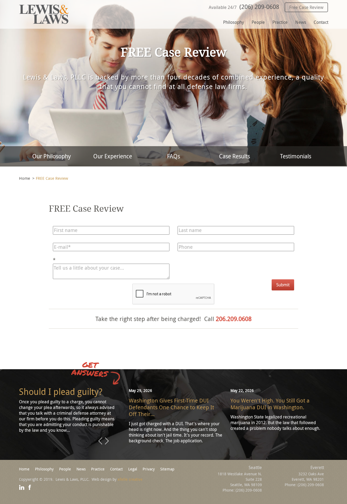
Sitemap (167, 469)
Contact (321, 22)
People (258, 22)
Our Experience (112, 156)
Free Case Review (306, 7)
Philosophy (233, 22)
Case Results (234, 156)
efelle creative (130, 479)
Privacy (149, 469)
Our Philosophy (51, 156)
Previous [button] (100, 441)
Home (24, 178)
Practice (280, 22)
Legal (132, 469)
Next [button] (107, 441)
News (300, 22)
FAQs (173, 156)
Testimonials (295, 156)
